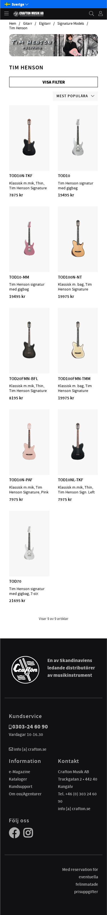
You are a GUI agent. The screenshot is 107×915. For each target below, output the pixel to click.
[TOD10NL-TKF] (77, 458)
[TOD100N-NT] (77, 255)
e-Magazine (19, 772)
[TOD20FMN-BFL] (29, 357)
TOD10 (64, 176)
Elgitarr (45, 23)
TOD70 (15, 581)
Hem (12, 23)
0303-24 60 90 (30, 727)
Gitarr (27, 23)
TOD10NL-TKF (70, 480)
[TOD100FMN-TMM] (77, 357)
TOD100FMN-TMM (74, 378)
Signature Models (70, 23)
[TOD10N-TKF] (29, 154)
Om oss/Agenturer (25, 794)
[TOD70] (29, 560)
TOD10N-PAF (21, 480)
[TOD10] (78, 154)
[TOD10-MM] (29, 255)
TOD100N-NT (70, 277)
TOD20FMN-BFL (23, 378)
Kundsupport (20, 786)
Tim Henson (18, 28)
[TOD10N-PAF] (29, 458)
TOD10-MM (19, 277)
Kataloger (18, 779)
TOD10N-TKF (21, 176)
